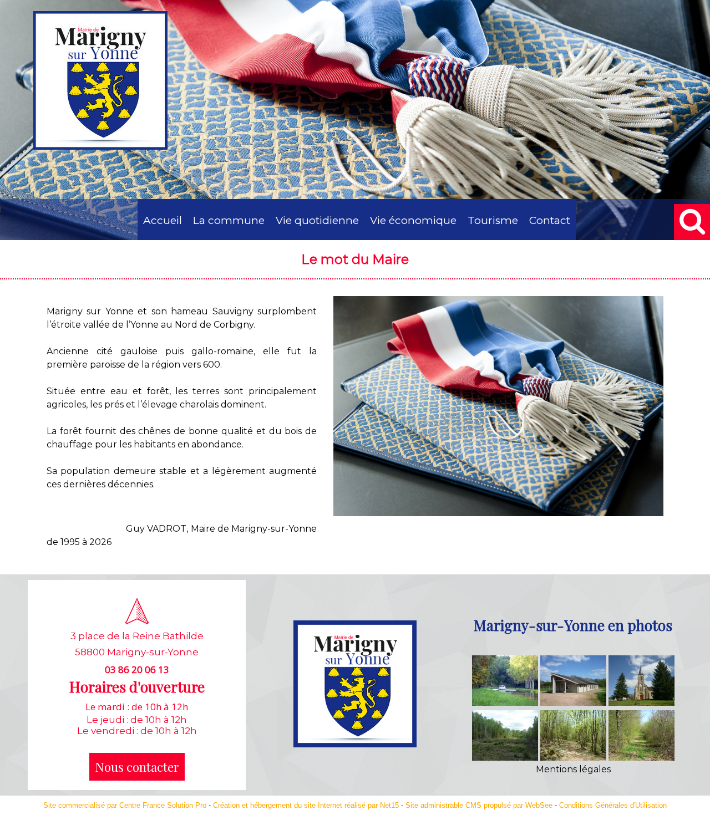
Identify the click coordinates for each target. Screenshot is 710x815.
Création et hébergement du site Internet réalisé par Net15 (306, 805)
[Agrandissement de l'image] (505, 702)
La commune (229, 220)
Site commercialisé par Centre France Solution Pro (124, 805)
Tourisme (493, 220)
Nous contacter (137, 766)
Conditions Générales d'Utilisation (613, 805)
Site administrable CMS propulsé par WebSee (478, 805)
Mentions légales (573, 769)
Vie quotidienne (317, 220)
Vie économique (413, 220)
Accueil (162, 220)
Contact (549, 220)
